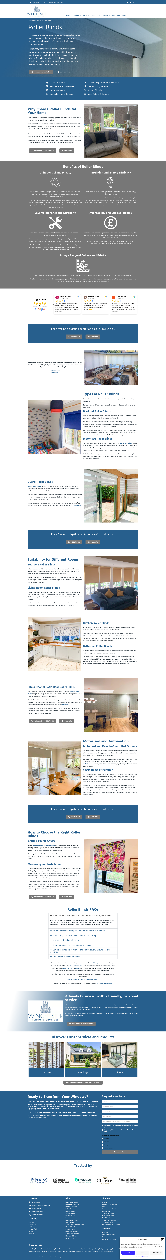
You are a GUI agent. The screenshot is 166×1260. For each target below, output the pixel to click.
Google (106, 1139)
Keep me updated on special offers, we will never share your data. (120, 1130)
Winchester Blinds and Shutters (44, 845)
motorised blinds (126, 443)
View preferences (157, 1253)
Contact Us (116, 15)
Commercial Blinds (71, 1232)
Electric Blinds (70, 1216)
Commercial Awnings (109, 1235)
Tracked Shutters (108, 1223)
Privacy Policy (138, 1257)
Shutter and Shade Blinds (111, 1225)
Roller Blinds (69, 1209)
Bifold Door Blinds (71, 1202)
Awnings (105, 15)
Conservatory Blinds (72, 1204)
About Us (75, 15)
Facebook (107, 1142)
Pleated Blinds (70, 1227)
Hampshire (31, 1249)
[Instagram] (133, 2)
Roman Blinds (70, 1211)
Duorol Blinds (70, 1229)
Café (103, 1207)
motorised (77, 505)
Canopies (105, 1237)
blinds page (96, 963)
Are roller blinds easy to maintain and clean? (72, 945)
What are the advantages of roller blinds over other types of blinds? (83, 915)
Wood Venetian (70, 1214)
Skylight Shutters (108, 1216)
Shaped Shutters (108, 1214)
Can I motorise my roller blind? (66, 956)
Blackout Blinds (70, 1238)
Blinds (85, 15)
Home (68, 15)
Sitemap (31, 1234)
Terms (31, 1231)
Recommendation (109, 1148)
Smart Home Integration (98, 770)
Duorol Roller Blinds (40, 482)
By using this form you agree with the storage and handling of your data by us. (121, 1126)
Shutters (95, 15)
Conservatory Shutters (110, 1209)
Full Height (106, 1211)
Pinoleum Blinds (71, 1236)
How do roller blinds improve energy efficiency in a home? (79, 931)
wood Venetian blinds (75, 965)
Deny (142, 1253)
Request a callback (120, 1152)
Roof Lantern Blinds (72, 1220)
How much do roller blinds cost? (67, 940)
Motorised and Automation (106, 741)
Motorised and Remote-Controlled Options (110, 746)
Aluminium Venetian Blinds (74, 1225)
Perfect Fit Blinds (71, 1207)
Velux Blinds (69, 1223)
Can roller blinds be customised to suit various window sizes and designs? (80, 951)
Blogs (124, 15)
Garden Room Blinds (72, 1234)
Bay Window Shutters (109, 1204)
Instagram (107, 1145)
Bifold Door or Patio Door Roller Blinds (51, 687)
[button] (162, 1239)
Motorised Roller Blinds (97, 439)
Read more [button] (58, 311)
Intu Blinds (69, 1218)
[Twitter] (130, 2)
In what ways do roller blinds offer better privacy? (75, 935)
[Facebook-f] (127, 2)
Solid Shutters (107, 1218)
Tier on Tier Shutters (109, 1220)
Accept (128, 1253)
